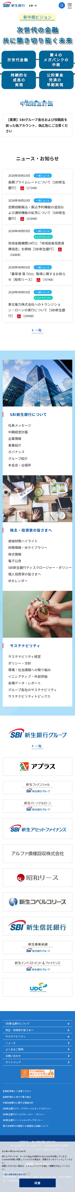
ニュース (10, 1043)
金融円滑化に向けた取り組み (17, 1096)
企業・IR (33, 5)
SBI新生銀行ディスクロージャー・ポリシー (24, 1114)
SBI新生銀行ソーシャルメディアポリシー (23, 1120)
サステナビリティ (25, 645)
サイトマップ (13, 1062)
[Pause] (26, 101)
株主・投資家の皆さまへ (31, 530)
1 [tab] (36, 101)
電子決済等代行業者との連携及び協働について (26, 1125)
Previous (31, 101)
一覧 (38, 330)
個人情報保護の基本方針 (16, 1174)
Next (49, 101)
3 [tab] (44, 101)
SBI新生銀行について (28, 414)
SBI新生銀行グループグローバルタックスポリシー (27, 1108)
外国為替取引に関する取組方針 (18, 1102)
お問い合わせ (13, 1056)
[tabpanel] (37, 60)
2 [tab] (40, 101)
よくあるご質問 (14, 1049)
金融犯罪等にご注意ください (17, 1090)
